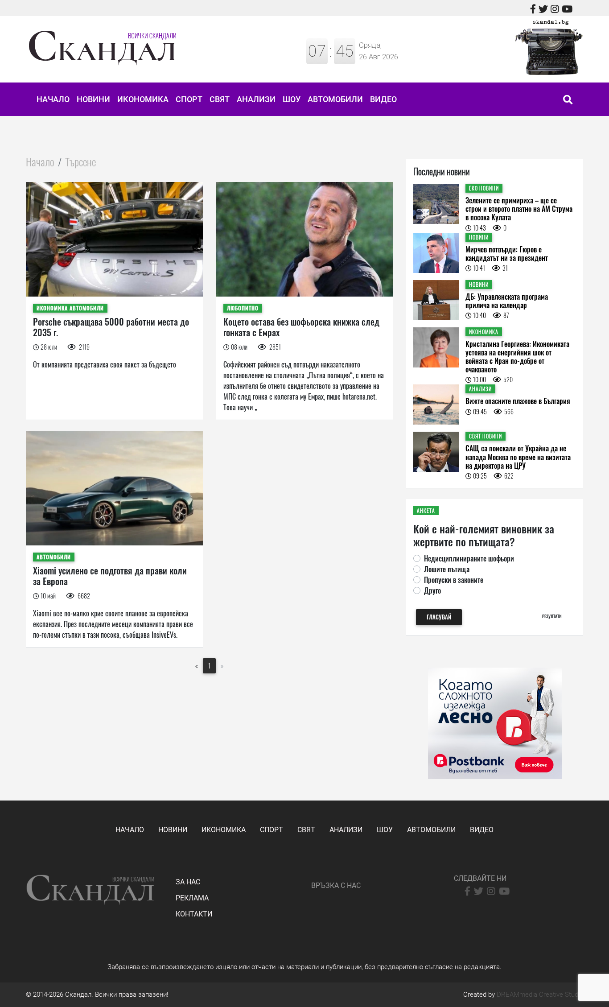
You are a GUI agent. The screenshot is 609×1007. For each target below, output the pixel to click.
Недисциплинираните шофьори (469, 558)
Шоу (291, 99)
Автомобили (335, 99)
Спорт (189, 99)
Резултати (552, 616)
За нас (188, 882)
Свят (220, 99)
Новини (93, 99)
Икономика (143, 99)
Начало (53, 99)
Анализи (256, 99)
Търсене (80, 161)
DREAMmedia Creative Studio (540, 994)
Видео (383, 99)
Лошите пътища (446, 569)
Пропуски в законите (453, 579)
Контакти (194, 914)
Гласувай (439, 617)
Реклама (192, 898)
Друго (432, 590)
